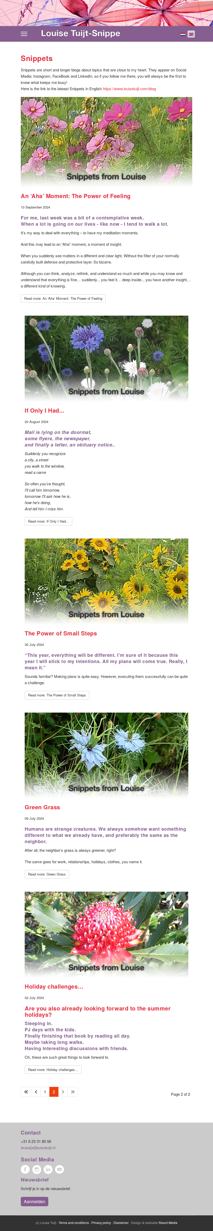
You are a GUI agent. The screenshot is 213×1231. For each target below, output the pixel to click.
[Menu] (24, 34)
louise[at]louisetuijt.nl (38, 1147)
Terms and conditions (74, 1222)
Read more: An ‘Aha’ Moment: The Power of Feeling (63, 298)
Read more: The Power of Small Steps (57, 695)
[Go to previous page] (36, 1092)
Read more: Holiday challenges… (53, 1069)
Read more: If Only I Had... (48, 521)
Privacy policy (101, 1222)
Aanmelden (34, 1201)
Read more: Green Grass (47, 874)
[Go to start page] (26, 1092)
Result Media (168, 1222)
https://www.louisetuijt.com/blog (129, 88)
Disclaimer (121, 1222)
